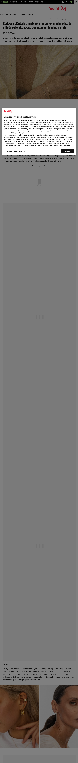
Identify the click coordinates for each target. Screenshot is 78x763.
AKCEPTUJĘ (67, 151)
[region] (39, 131)
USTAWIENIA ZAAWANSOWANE (16, 151)
